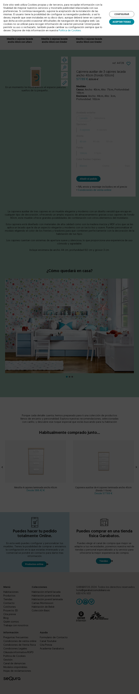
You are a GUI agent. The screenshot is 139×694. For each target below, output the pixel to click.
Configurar (121, 14)
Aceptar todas (122, 21)
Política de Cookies (70, 30)
